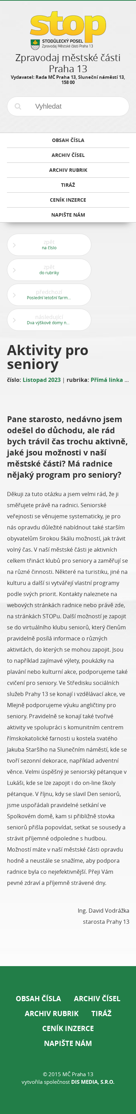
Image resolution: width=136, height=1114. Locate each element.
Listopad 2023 (42, 380)
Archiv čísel (97, 998)
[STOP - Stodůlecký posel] (68, 47)
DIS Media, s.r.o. (92, 1082)
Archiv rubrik (51, 1013)
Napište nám (68, 1043)
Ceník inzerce (68, 1028)
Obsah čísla (38, 998)
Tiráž (101, 1013)
